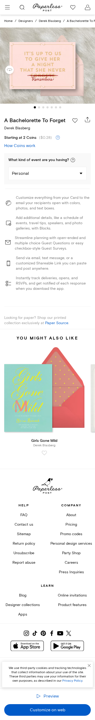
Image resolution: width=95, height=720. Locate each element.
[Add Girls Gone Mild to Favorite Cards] (44, 453)
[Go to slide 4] (47, 107)
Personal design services (71, 543)
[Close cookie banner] (89, 665)
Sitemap (24, 534)
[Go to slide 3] (43, 107)
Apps (22, 614)
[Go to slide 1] (35, 107)
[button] (72, 160)
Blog (22, 595)
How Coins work (19, 145)
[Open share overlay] (87, 119)
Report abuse (23, 562)
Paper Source (56, 323)
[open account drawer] (87, 7)
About (71, 515)
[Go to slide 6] (56, 107)
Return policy (24, 543)
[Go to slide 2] (39, 107)
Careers (71, 562)
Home (8, 21)
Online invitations (72, 595)
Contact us (24, 524)
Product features (72, 605)
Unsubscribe (23, 553)
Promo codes (71, 534)
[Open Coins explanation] (57, 137)
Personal (20, 173)
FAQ (23, 515)
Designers (25, 21)
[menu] (7, 7)
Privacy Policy (72, 681)
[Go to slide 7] (60, 107)
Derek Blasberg (50, 21)
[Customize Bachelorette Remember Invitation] (48, 65)
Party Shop (71, 553)
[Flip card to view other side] (14, 70)
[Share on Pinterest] (43, 633)
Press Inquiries (71, 572)
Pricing (71, 524)
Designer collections (23, 605)
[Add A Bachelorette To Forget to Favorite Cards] (75, 120)
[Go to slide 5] (52, 107)
